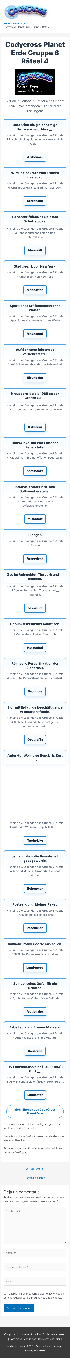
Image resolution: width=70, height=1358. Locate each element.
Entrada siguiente (35, 1177)
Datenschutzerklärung (48, 1346)
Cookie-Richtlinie (35, 1350)
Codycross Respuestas (23, 1339)
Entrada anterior (35, 1168)
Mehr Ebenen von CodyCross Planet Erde (35, 1111)
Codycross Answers (54, 1334)
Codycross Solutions (50, 1339)
